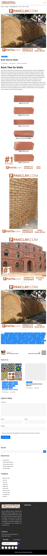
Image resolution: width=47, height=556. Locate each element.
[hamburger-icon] (44, 2)
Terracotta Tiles (12, 385)
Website (3, 426)
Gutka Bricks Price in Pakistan (34, 337)
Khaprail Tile (9, 384)
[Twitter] (6, 547)
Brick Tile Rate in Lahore (9, 333)
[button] (35, 508)
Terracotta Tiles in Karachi (10, 389)
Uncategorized (4, 56)
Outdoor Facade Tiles (26, 340)
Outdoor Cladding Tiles (17, 340)
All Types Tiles (6, 460)
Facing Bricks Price (41, 334)
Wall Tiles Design (32, 343)
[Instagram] (16, 547)
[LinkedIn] (9, 547)
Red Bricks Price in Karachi (15, 342)
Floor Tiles (15, 382)
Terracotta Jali (5, 385)
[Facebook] (3, 547)
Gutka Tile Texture (21, 339)
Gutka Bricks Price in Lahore (23, 337)
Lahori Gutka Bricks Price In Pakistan (34, 384)
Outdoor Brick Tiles (8, 340)
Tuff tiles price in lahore (8, 462)
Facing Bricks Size (4, 336)
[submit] (18, 543)
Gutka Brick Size (33, 336)
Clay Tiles (11, 382)
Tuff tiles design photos (8, 466)
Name (3, 419)
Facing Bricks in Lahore (22, 334)
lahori (2, 340)
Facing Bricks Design (13, 334)
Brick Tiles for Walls (18, 333)
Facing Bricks (6, 334)
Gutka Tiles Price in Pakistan (38, 339)
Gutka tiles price (29, 339)
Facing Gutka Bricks (20, 336)
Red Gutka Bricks (32, 342)
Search (3, 447)
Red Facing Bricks (24, 342)
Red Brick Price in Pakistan (37, 340)
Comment (4, 402)
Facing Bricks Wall (12, 336)
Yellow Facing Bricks (40, 343)
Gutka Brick (27, 336)
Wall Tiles (26, 343)
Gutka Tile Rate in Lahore (12, 339)
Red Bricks (8, 342)
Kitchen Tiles (15, 384)
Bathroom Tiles (5, 382)
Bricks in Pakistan (37, 333)
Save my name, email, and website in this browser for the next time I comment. (21, 433)
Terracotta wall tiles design (11, 343)
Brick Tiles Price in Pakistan (28, 333)
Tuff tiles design (6, 468)
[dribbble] (12, 547)
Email (26, 419)
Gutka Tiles (4, 384)
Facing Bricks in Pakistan (32, 334)
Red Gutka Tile (39, 342)
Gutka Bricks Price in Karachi (11, 337)
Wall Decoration (20, 343)
